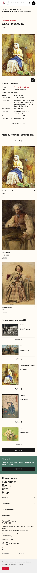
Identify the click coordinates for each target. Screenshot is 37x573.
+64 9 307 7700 (7, 539)
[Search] (29, 3)
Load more (18, 450)
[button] (18, 171)
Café (5, 489)
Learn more (20, 564)
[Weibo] (18, 543)
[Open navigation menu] (33, 3)
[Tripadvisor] (14, 543)
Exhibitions (9, 482)
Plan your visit (11, 478)
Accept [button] (5, 568)
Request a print (17, 123)
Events (6, 485)
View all (17, 141)
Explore (17, 339)
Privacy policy (6, 548)
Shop (5, 492)
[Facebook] (3, 543)
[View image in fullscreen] (33, 80)
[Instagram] (7, 543)
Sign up (17, 469)
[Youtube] (10, 543)
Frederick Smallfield (9, 20)
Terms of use (6, 550)
